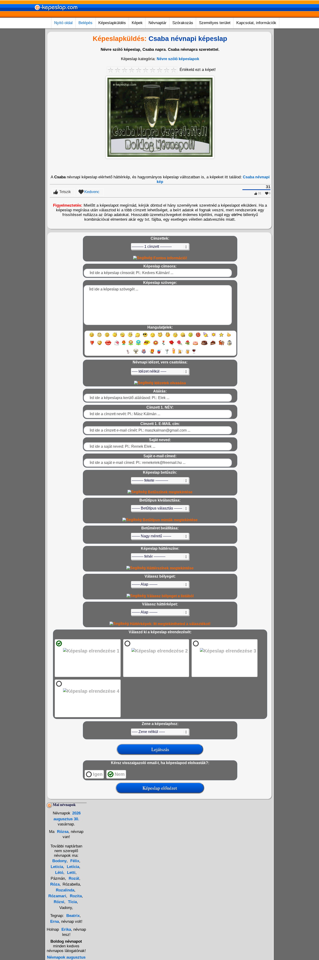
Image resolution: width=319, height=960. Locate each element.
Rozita (75, 896)
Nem (120, 774)
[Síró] (138, 337)
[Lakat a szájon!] (182, 337)
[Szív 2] (99, 345)
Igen (98, 774)
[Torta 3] (213, 345)
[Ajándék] (143, 353)
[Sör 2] (188, 353)
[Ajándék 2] (151, 353)
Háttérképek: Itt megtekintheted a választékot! (169, 624)
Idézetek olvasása (169, 383)
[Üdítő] (159, 353)
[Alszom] (152, 337)
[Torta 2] (204, 345)
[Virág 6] (163, 345)
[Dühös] (198, 337)
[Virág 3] (138, 345)
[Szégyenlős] (167, 337)
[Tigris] (221, 345)
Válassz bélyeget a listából (170, 596)
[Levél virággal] (116, 345)
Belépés (85, 23)
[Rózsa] (171, 345)
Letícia (72, 867)
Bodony (59, 861)
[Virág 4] (147, 345)
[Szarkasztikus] (160, 337)
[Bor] (193, 353)
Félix (74, 861)
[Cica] (127, 353)
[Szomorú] (107, 337)
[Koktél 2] (173, 353)
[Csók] (108, 345)
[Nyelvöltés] (122, 337)
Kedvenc (91, 192)
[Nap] (213, 337)
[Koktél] (166, 353)
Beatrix (73, 915)
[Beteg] (190, 337)
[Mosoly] (91, 337)
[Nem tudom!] (175, 337)
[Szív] (92, 345)
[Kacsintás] (114, 337)
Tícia (72, 902)
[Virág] (124, 345)
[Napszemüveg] (145, 337)
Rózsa (62, 831)
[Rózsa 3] (187, 345)
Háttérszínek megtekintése (170, 568)
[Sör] (180, 353)
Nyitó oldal (63, 23)
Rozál (73, 878)
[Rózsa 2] (179, 345)
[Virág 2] (131, 345)
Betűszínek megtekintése (169, 492)
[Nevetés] (99, 337)
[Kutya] (135, 353)
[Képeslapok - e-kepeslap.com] (56, 16)
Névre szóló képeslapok (178, 59)
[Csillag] (221, 337)
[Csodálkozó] (130, 337)
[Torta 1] (195, 345)
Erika (66, 929)
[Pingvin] (229, 345)
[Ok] (229, 337)
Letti (70, 872)
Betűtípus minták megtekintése (170, 520)
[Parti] (205, 337)
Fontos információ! (169, 258)
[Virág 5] (155, 345)
